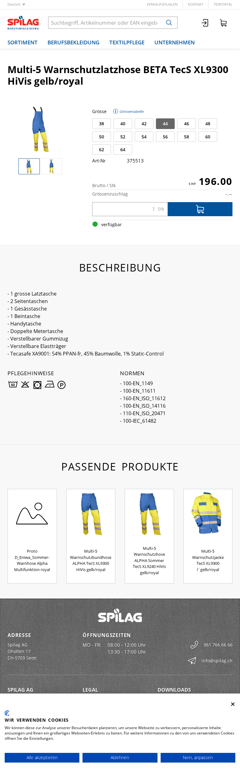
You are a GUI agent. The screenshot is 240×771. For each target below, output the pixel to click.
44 (165, 124)
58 (186, 137)
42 (144, 124)
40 (122, 124)
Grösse (99, 111)
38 (101, 124)
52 (122, 137)
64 (122, 149)
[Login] (205, 22)
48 (207, 124)
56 (165, 137)
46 (186, 124)
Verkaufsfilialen (162, 4)
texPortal (223, 4)
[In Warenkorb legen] (200, 209)
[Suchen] (169, 23)
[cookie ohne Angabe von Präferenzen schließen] (232, 704)
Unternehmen (174, 42)
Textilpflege (126, 42)
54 (144, 137)
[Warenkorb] (223, 22)
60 (207, 137)
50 (101, 137)
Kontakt (195, 4)
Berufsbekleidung (73, 42)
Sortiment (23, 42)
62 (101, 149)
